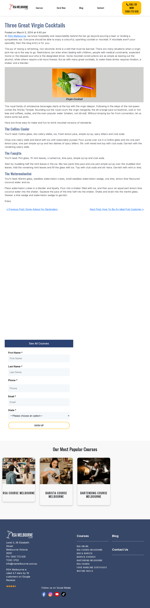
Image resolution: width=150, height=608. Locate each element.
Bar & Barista (85, 553)
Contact (100, 8)
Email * (12, 396)
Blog (81, 8)
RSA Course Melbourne (90, 549)
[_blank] (43, 593)
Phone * (12, 380)
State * (12, 410)
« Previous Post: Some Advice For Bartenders (32, 209)
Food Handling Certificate (92, 567)
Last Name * (15, 366)
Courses (39, 8)
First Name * (15, 352)
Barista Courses (86, 556)
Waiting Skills (85, 570)
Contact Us (120, 549)
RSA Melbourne (17, 35)
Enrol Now (61, 8)
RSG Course (83, 563)
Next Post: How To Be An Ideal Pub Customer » (117, 209)
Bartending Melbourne (90, 560)
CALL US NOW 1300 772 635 (132, 8)
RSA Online (83, 546)
